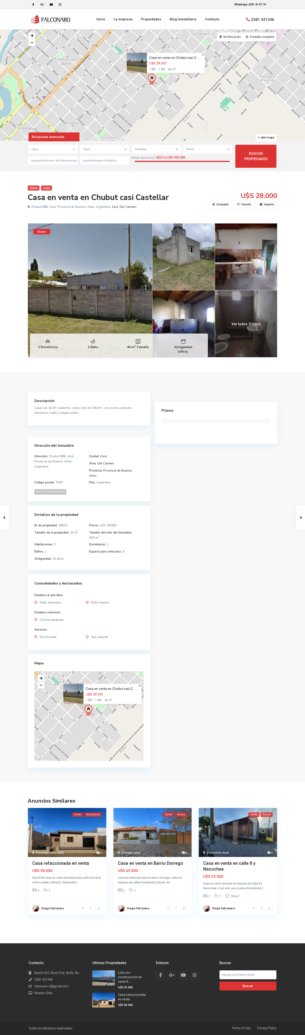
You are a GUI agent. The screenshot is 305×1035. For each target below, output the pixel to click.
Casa (46, 188)
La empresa (123, 19)
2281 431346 (262, 19)
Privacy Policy (266, 1028)
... (78, 882)
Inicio (100, 19)
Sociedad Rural (46, 852)
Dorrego (127, 852)
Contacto (212, 19)
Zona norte (214, 852)
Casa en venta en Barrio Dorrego (150, 863)
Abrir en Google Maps (50, 492)
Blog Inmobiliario (183, 19)
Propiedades (151, 19)
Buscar (248, 986)
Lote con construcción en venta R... (130, 977)
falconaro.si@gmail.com (51, 986)
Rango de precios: (143, 157)
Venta (33, 188)
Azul (115, 207)
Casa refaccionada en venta (60, 863)
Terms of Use (241, 1028)
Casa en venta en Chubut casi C (172, 57)
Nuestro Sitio (43, 993)
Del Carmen (128, 207)
